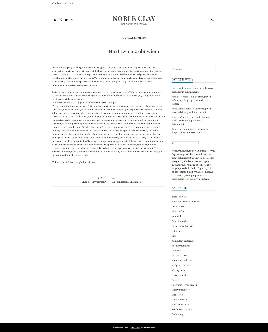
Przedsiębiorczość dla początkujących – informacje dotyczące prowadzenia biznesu (192, 100)
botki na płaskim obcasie (82, 162)
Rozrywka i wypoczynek (184, 285)
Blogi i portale (179, 197)
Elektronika (178, 211)
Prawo (175, 280)
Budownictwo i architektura (186, 201)
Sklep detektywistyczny (94, 180)
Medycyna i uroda (181, 265)
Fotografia (177, 231)
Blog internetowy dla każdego (134, 24)
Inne (174, 236)
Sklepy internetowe (182, 290)
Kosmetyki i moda (181, 246)
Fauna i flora (178, 216)
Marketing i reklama (182, 260)
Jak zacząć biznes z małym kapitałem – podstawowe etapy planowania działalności (191, 120)
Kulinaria (176, 250)
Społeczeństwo (179, 299)
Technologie (178, 314)
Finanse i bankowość (182, 226)
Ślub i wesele (178, 295)
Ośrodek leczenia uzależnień (126, 180)
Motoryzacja (178, 270)
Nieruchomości (180, 275)
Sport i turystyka (180, 304)
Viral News (135, 328)
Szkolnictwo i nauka (182, 309)
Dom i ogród (178, 206)
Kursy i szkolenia (180, 255)
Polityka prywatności (134, 37)
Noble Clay (134, 18)
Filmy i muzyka (180, 221)
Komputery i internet (182, 241)
